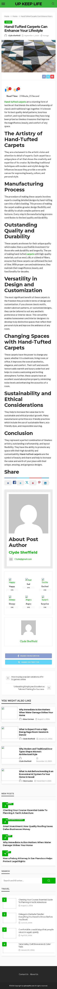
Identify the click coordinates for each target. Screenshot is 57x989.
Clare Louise (28, 781)
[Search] (53, 4)
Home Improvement (14, 820)
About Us (34, 974)
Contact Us (23, 974)
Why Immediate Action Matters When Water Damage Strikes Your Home (36, 712)
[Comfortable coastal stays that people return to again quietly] (9, 933)
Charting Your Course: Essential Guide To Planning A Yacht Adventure (25, 811)
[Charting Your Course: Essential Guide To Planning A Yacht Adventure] (9, 903)
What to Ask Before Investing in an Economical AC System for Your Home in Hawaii (36, 774)
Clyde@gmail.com (23, 559)
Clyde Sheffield (14, 35)
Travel (9, 804)
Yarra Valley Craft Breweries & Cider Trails (35, 945)
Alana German (28, 719)
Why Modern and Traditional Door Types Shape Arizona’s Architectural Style (35, 752)
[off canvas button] (3, 4)
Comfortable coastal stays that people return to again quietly (36, 930)
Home (8, 22)
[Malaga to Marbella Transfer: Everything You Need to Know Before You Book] (9, 918)
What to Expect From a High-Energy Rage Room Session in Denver (33, 732)
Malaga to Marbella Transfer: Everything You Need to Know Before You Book (36, 917)
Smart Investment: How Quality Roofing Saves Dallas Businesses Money (28, 828)
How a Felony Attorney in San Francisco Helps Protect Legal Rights (27, 860)
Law (8, 852)
